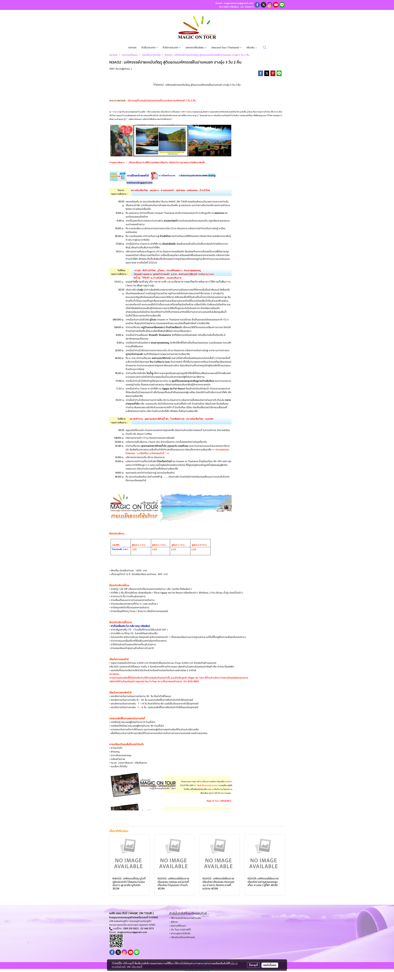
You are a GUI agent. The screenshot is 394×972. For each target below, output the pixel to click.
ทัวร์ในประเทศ (148, 47)
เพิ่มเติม (250, 47)
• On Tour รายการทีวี (180, 929)
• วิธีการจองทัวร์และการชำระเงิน (185, 918)
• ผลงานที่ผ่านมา (177, 925)
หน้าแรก (132, 47)
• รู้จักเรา (173, 922)
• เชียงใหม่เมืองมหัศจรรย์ (182, 937)
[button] (264, 47)
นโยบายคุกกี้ (136, 966)
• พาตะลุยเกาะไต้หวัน (179, 933)
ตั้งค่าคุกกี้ (253, 965)
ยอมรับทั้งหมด (269, 965)
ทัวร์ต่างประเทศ (171, 47)
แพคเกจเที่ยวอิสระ (195, 47)
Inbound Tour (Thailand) (225, 47)
